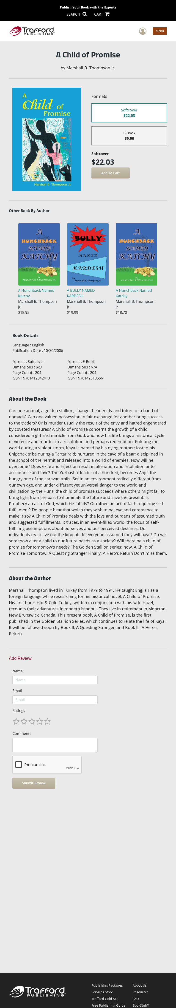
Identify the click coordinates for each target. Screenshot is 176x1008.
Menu (160, 31)
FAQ (136, 999)
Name (17, 671)
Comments (21, 733)
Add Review (20, 658)
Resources (140, 992)
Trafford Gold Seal (105, 999)
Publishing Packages (107, 985)
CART (99, 14)
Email (17, 690)
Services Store (102, 992)
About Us (140, 985)
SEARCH (73, 14)
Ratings (18, 710)
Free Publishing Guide (108, 1005)
